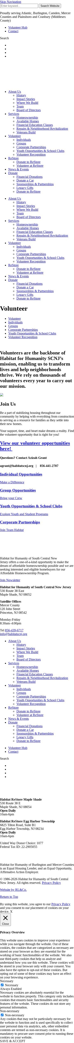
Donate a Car (25, 180)
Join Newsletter (10, 580)
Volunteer (14, 136)
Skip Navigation (10, 1)
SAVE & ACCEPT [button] (12, 1041)
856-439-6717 (14, 630)
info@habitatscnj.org (13, 634)
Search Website (49, 5)
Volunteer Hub (17, 27)
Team (20, 106)
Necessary (11, 985)
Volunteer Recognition (31, 154)
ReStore (13, 158)
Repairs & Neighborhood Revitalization (42, 128)
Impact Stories (25, 99)
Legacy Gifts (24, 188)
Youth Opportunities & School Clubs (40, 151)
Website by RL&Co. (13, 889)
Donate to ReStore (28, 162)
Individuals (23, 139)
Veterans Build (26, 132)
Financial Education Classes (34, 125)
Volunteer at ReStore (29, 165)
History (21, 95)
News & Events (18, 169)
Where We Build (27, 102)
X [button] (11, 911)
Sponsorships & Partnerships (35, 184)
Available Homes (27, 121)
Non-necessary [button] (9, 1011)
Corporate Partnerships (31, 147)
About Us (14, 91)
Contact (13, 31)
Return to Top (9, 896)
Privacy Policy (51, 882)
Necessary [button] (6, 981)
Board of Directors (28, 110)
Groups (21, 143)
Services (13, 114)
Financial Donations (29, 176)
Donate (13, 173)
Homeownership (27, 117)
